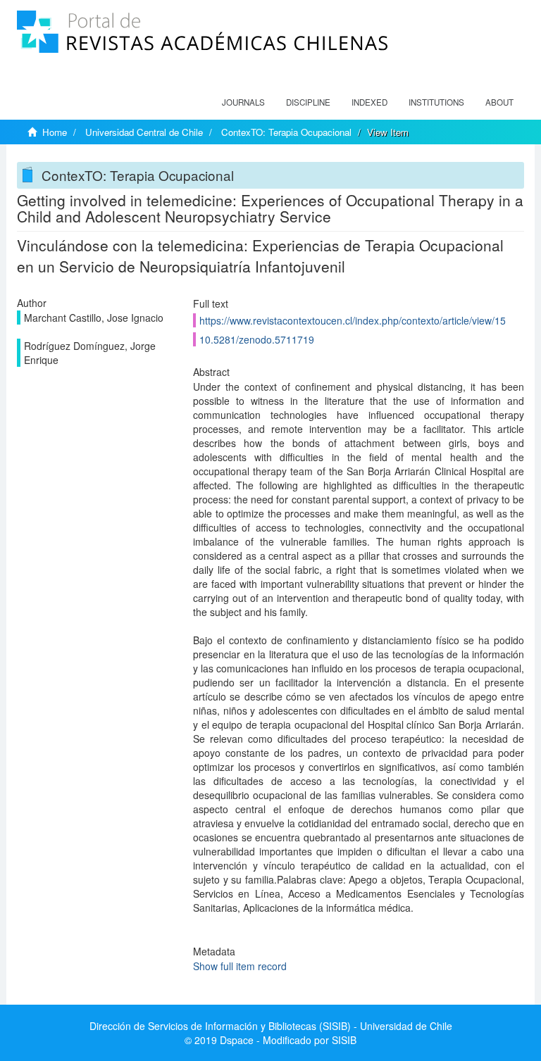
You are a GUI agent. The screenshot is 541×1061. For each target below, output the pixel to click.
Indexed (369, 102)
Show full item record (240, 966)
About (499, 102)
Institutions (436, 102)
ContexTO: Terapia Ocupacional (286, 132)
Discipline (308, 102)
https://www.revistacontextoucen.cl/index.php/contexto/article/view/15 (352, 320)
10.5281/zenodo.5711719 (256, 339)
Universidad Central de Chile (144, 132)
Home (54, 132)
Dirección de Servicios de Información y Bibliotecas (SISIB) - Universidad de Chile (270, 1026)
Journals (243, 102)
